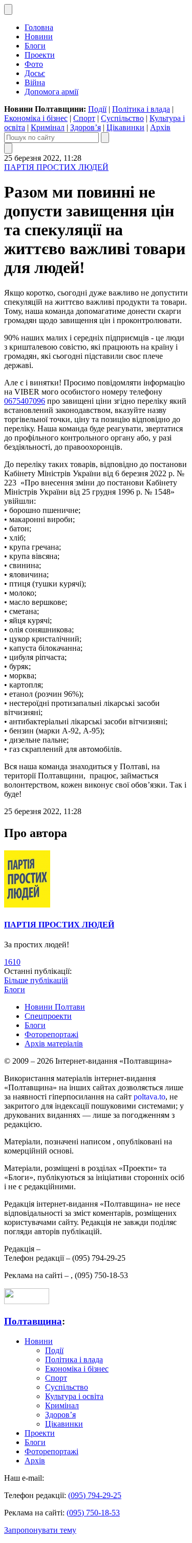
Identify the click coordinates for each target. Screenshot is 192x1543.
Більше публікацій (36, 980)
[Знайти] (105, 137)
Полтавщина (33, 1321)
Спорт (84, 118)
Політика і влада (141, 109)
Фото (34, 64)
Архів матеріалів (54, 1043)
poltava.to (149, 1096)
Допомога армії (51, 91)
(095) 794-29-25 (94, 1495)
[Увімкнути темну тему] (8, 9)
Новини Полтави (55, 1006)
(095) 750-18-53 (93, 1512)
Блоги (35, 45)
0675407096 (24, 401)
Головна (39, 27)
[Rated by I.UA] (26, 1301)
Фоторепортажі (51, 1034)
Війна (35, 82)
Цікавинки (125, 127)
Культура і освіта (74, 1396)
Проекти (40, 55)
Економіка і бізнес (36, 118)
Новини (39, 36)
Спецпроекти (48, 1016)
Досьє (35, 73)
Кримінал (48, 127)
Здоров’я (85, 127)
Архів (160, 127)
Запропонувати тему (40, 1530)
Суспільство (122, 118)
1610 (12, 962)
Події (97, 109)
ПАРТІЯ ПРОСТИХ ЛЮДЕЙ (56, 167)
